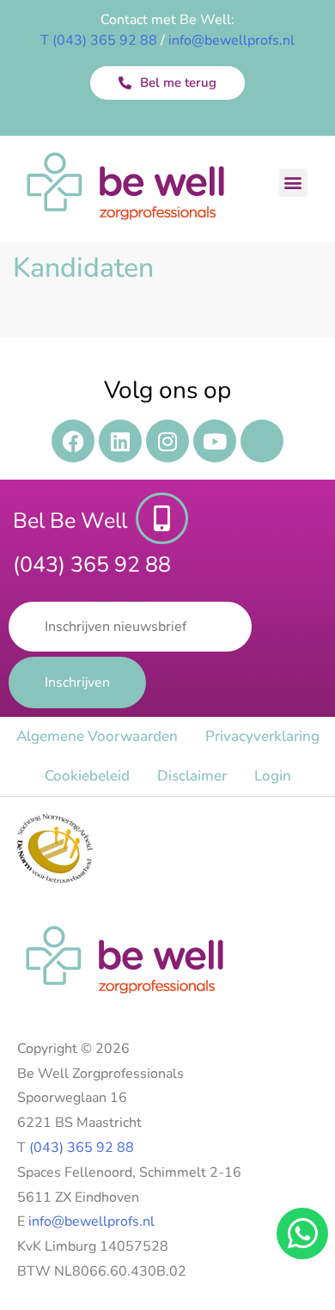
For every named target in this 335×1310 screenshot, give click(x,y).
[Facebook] (73, 440)
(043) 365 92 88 (81, 1147)
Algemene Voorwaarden (97, 736)
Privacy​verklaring (262, 736)
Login (272, 776)
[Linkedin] (120, 440)
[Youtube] (214, 440)
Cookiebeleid (87, 776)
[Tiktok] (262, 440)
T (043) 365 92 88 (98, 40)
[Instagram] (167, 440)
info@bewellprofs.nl (231, 40)
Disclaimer (192, 776)
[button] (293, 182)
